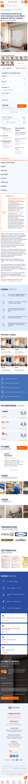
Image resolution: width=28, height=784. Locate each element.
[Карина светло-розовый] (7, 58)
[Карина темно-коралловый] (3, 58)
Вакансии (17, 746)
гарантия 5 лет (17, 608)
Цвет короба (5, 93)
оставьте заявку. (17, 281)
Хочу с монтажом (11, 122)
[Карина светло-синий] (16, 58)
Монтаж (4, 170)
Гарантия (4, 182)
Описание (5, 158)
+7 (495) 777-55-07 (14, 713)
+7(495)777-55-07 (5, 281)
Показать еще (20, 63)
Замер (3, 166)
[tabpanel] (14, 37)
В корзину (21, 106)
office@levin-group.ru (14, 720)
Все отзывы (22, 447)
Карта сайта (12, 746)
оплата (9, 143)
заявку (16, 581)
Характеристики (7, 162)
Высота (4, 81)
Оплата (3, 178)
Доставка (4, 174)
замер (13, 588)
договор (16, 594)
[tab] (14, 158)
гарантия (5, 138)
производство (6, 131)
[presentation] (14, 78)
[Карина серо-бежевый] (25, 58)
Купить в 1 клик (14, 111)
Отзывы (4, 190)
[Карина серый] (7, 63)
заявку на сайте (20, 294)
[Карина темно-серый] (21, 58)
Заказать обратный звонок (14, 717)
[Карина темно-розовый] (12, 58)
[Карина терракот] (12, 63)
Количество (5, 100)
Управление (5, 87)
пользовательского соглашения (16, 774)
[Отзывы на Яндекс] (14, 751)
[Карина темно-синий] (3, 63)
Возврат (4, 186)
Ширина (4, 76)
